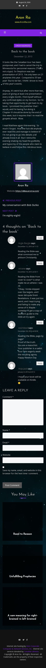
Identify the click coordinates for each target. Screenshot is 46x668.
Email (6, 442)
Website (6, 454)
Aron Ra (23, 18)
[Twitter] (23, 6)
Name (6, 430)
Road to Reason (22, 534)
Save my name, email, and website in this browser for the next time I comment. (22, 472)
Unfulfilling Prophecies (22, 576)
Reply (40, 238)
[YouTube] (20, 6)
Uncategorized (23, 45)
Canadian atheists (31, 651)
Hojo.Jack (22, 368)
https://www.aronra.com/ (27, 191)
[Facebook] (26, 6)
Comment (8, 396)
